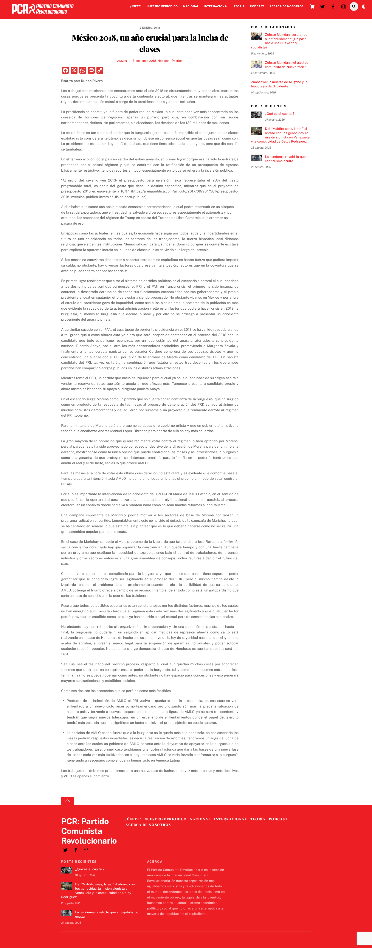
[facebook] (333, 6)
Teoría (239, 6)
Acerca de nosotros (287, 6)
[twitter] (322, 6)
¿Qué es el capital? (279, 113)
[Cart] (312, 6)
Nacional (191, 6)
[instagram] (343, 6)
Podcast (257, 6)
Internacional (216, 6)
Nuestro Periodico (162, 6)
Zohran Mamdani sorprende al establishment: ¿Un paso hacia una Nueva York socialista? (279, 41)
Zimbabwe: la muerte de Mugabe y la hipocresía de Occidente (279, 84)
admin (122, 60)
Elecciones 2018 (144, 60)
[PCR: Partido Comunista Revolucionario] (42, 14)
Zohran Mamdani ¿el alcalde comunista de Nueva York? (286, 65)
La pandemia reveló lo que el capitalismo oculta (287, 159)
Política (177, 60)
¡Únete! (135, 6)
